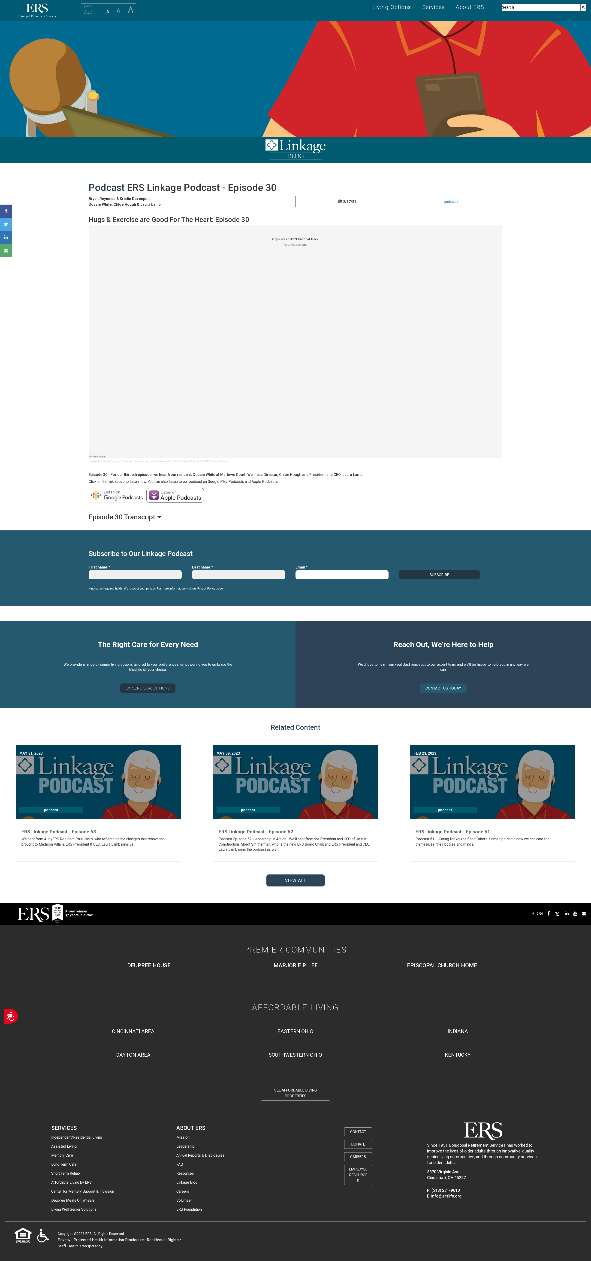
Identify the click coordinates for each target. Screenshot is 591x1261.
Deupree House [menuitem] (149, 965)
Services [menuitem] (433, 7)
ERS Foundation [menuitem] (189, 1209)
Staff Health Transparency (80, 1246)
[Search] (583, 7)
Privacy (64, 1240)
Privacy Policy (206, 588)
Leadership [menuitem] (185, 1146)
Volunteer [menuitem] (184, 1200)
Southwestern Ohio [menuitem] (295, 1055)
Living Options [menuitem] (392, 7)
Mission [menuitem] (183, 1137)
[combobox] (541, 7)
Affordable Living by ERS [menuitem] (71, 1182)
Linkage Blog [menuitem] (186, 1182)
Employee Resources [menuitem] (358, 1175)
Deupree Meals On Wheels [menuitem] (73, 1200)
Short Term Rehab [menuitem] (65, 1173)
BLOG (537, 913)
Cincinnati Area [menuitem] (133, 1031)
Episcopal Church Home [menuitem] (442, 965)
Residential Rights (163, 1240)
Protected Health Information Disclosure (109, 1240)
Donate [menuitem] (358, 1144)
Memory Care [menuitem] (62, 1155)
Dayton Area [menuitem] (133, 1055)
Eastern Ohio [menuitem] (295, 1031)
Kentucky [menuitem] (458, 1055)
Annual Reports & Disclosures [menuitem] (200, 1155)
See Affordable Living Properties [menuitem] (295, 1093)
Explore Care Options (148, 688)
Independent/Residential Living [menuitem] (76, 1137)
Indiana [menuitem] (458, 1031)
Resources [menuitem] (185, 1173)
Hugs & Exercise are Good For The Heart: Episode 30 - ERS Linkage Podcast (186, 461)
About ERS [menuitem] (470, 7)
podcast (451, 202)
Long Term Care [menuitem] (64, 1164)
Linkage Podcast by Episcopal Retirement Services (116, 461)
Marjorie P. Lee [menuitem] (296, 965)
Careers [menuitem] (182, 1191)
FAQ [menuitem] (179, 1164)
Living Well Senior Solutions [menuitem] (73, 1209)
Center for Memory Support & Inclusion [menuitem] (82, 1191)
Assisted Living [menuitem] (64, 1146)
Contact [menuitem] (358, 1132)
